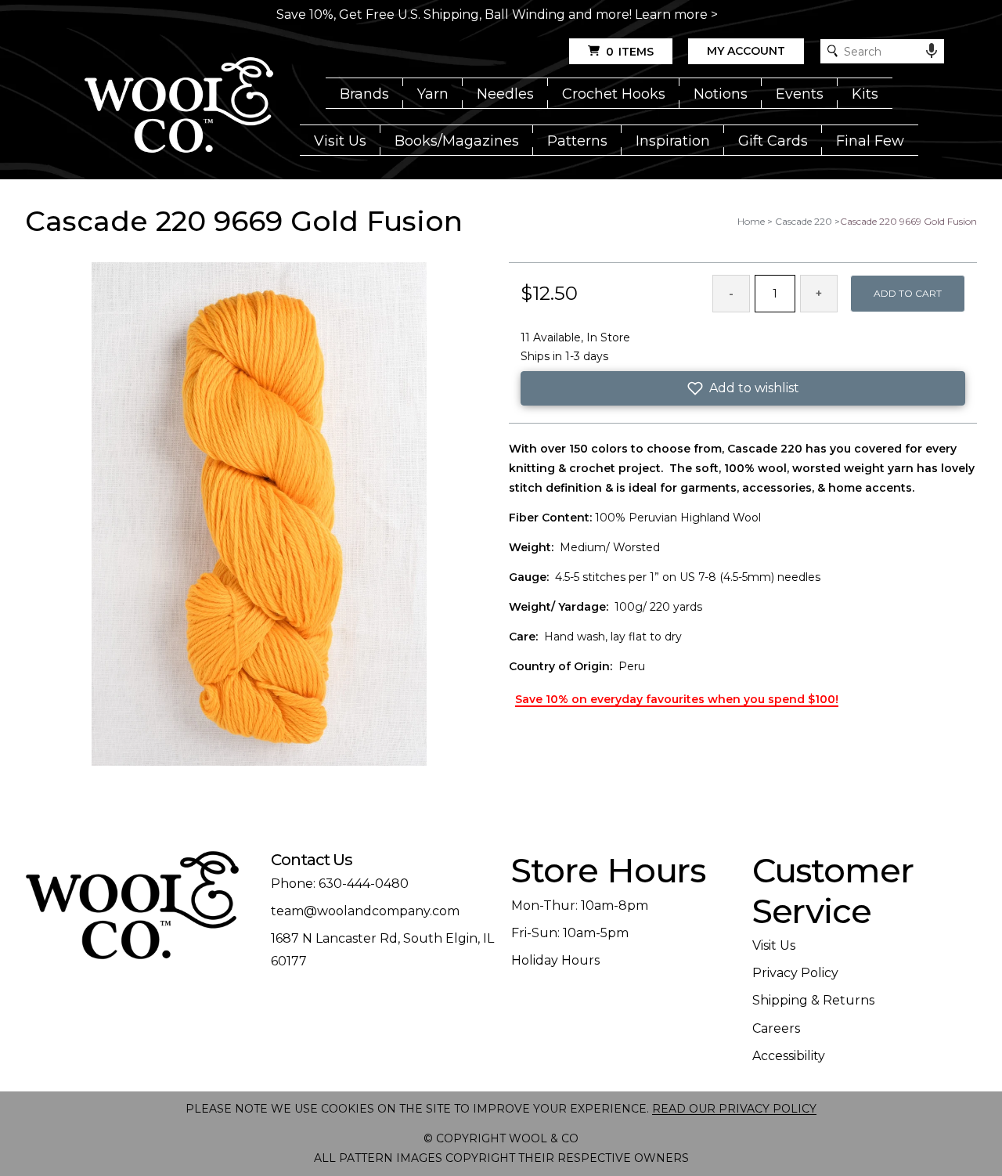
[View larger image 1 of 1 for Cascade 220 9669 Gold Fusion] (259, 515)
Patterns (577, 141)
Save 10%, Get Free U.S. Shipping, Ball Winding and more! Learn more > (497, 14)
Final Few (870, 141)
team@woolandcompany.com (365, 911)
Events (800, 94)
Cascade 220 (803, 221)
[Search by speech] (931, 51)
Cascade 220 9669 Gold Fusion (908, 221)
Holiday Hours (555, 960)
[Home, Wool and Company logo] (179, 106)
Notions (721, 94)
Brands (364, 94)
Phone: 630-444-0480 (340, 883)
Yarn (433, 94)
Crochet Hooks (613, 94)
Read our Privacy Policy (734, 1109)
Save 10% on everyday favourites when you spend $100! (676, 699)
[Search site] (832, 51)
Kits (865, 94)
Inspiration (673, 141)
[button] (743, 388)
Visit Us (340, 141)
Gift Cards (773, 141)
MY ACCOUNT (746, 51)
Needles (505, 94)
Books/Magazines (457, 141)
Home (751, 221)
